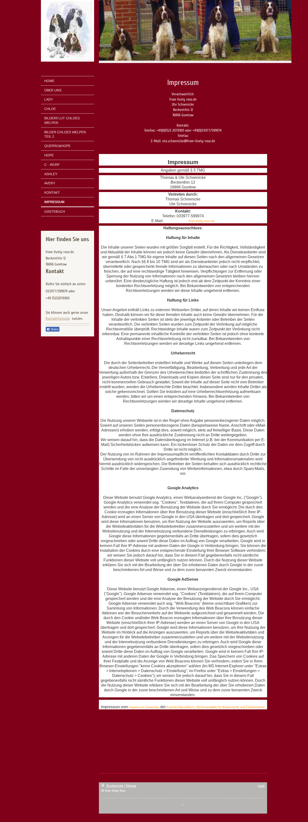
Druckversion (115, 786)
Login (261, 786)
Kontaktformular (58, 318)
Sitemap (131, 786)
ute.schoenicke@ (176, 221)
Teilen (54, 329)
